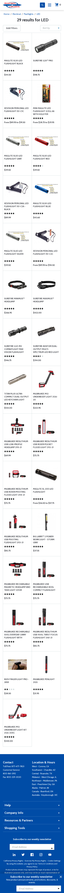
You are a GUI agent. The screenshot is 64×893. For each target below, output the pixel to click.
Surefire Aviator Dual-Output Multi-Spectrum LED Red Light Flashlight (46, 349)
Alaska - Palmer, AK (40, 787)
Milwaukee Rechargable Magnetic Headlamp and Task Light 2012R (17, 587)
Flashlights (28, 14)
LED (38, 14)
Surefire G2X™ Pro (43, 60)
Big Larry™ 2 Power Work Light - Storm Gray (43, 539)
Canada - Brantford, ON (42, 791)
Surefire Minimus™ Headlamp (14, 300)
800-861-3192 (9, 773)
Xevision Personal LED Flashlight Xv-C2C (45, 252)
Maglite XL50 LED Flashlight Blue (42, 205)
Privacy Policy (32, 867)
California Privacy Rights (13, 861)
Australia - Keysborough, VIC (45, 795)
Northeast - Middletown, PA (44, 780)
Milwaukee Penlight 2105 (44, 681)
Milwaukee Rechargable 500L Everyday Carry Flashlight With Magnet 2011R (17, 634)
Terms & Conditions (46, 864)
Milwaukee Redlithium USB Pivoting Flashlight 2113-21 (16, 539)
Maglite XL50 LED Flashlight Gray (13, 157)
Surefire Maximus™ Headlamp (43, 300)
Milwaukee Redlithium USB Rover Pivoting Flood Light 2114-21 (16, 492)
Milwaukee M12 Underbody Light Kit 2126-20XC (15, 729)
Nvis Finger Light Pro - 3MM (16, 681)
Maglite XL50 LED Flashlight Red (42, 157)
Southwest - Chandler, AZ (44, 770)
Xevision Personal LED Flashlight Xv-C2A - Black (16, 206)
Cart (60, 4)
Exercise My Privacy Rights (35, 861)
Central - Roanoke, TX (42, 773)
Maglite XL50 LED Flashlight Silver (13, 252)
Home (7, 14)
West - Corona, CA (40, 766)
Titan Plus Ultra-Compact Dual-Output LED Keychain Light (16, 396)
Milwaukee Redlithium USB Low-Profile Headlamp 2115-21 (16, 444)
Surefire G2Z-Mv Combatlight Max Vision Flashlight (14, 349)
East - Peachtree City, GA (43, 784)
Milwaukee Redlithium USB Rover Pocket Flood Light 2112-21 (45, 444)
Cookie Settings (54, 861)
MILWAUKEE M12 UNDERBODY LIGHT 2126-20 (45, 396)
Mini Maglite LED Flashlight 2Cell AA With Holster (43, 111)
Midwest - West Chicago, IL (44, 777)
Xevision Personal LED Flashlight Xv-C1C (16, 109)
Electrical (17, 14)
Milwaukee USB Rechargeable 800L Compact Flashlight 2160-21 (44, 587)
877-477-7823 (18, 766)
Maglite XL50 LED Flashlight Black (13, 62)
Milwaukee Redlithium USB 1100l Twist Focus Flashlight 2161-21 (45, 634)
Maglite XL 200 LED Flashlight (43, 490)
